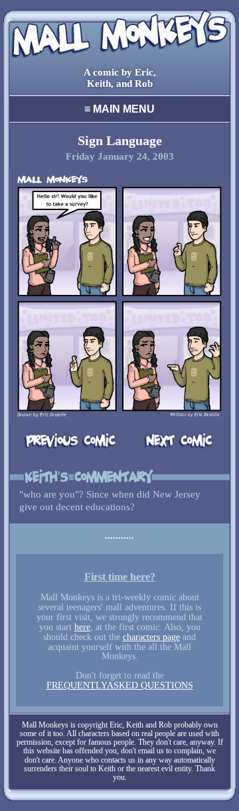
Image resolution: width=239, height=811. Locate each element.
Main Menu (119, 109)
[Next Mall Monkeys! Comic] (168, 441)
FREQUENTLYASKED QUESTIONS (119, 685)
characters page (151, 637)
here (82, 627)
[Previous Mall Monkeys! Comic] (71, 441)
